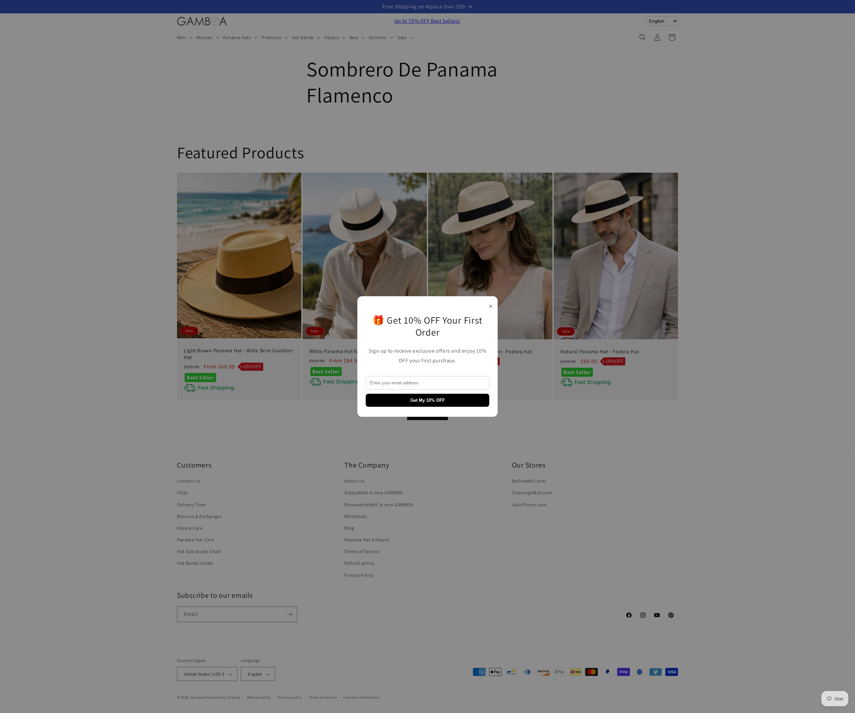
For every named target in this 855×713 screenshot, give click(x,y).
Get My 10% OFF (427, 400)
